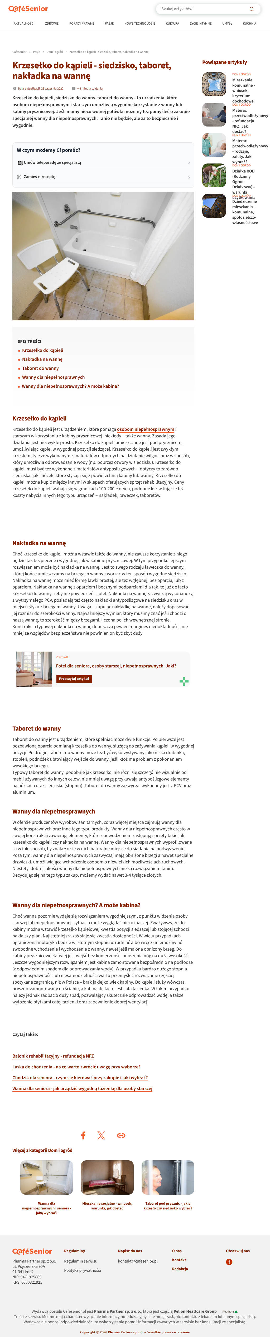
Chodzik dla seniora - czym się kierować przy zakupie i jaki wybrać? (80, 1078)
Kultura (172, 23)
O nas (177, 1251)
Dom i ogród (55, 52)
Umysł (227, 23)
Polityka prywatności (82, 1270)
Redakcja (180, 1268)
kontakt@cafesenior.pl (138, 1261)
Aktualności (24, 23)
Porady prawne (81, 23)
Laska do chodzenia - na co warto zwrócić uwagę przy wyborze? (76, 1067)
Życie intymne (201, 23)
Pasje (109, 23)
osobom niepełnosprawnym (145, 429)
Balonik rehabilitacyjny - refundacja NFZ (53, 1056)
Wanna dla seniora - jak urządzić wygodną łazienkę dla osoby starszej (82, 1089)
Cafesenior (19, 52)
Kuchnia (249, 23)
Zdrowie (52, 23)
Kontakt (179, 1260)
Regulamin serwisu (80, 1261)
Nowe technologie (139, 23)
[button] (83, 1135)
